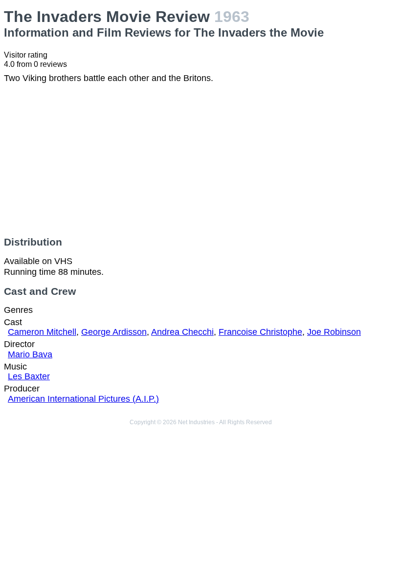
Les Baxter (29, 376)
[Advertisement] (200, 160)
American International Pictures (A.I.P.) (83, 399)
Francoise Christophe (260, 332)
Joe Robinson (334, 332)
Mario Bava (30, 354)
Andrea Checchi (182, 332)
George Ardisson (114, 332)
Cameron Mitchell (42, 332)
